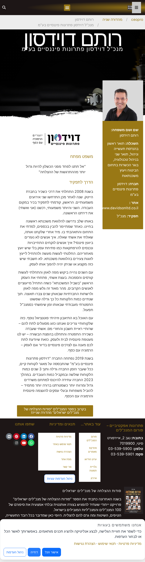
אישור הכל (51, 552)
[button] (67, 8)
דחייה (34, 552)
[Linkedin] (24, 436)
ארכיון (94, 478)
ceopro (137, 19)
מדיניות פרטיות (63, 436)
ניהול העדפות (14, 552)
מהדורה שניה (112, 19)
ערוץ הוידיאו (91, 459)
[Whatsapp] (31, 443)
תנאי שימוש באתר (62, 444)
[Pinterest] (16, 436)
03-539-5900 (120, 449)
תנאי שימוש (107, 543)
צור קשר (67, 466)
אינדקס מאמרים (92, 449)
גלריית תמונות (93, 468)
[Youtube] (24, 443)
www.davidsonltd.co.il (119, 208)
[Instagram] (16, 443)
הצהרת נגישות (64, 451)
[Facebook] (31, 436)
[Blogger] (9, 436)
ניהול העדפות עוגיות (59, 479)
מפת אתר (66, 459)
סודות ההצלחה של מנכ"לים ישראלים (91, 491)
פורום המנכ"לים (92, 438)
